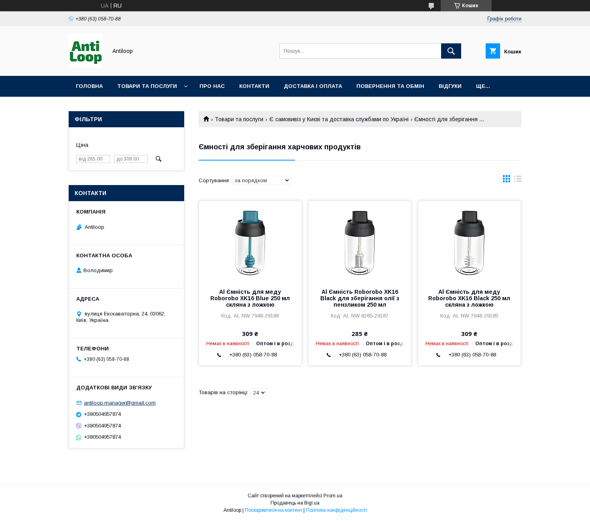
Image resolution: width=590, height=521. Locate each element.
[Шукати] (451, 51)
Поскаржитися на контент (273, 510)
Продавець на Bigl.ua (295, 503)
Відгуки (450, 86)
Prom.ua (332, 496)
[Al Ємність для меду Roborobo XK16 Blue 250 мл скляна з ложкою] (250, 241)
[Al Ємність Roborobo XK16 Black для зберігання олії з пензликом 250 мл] (360, 241)
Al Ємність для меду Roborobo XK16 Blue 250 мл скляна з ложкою (250, 298)
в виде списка (517, 180)
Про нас (212, 86)
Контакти (254, 86)
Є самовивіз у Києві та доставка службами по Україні (339, 119)
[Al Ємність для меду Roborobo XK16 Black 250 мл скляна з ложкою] (469, 241)
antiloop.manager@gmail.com (120, 403)
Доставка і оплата (313, 86)
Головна (89, 86)
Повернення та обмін (390, 86)
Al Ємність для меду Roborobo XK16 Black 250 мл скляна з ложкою (469, 298)
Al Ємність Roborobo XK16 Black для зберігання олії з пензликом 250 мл (359, 298)
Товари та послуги (147, 86)
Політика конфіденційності (336, 510)
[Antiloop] (86, 65)
